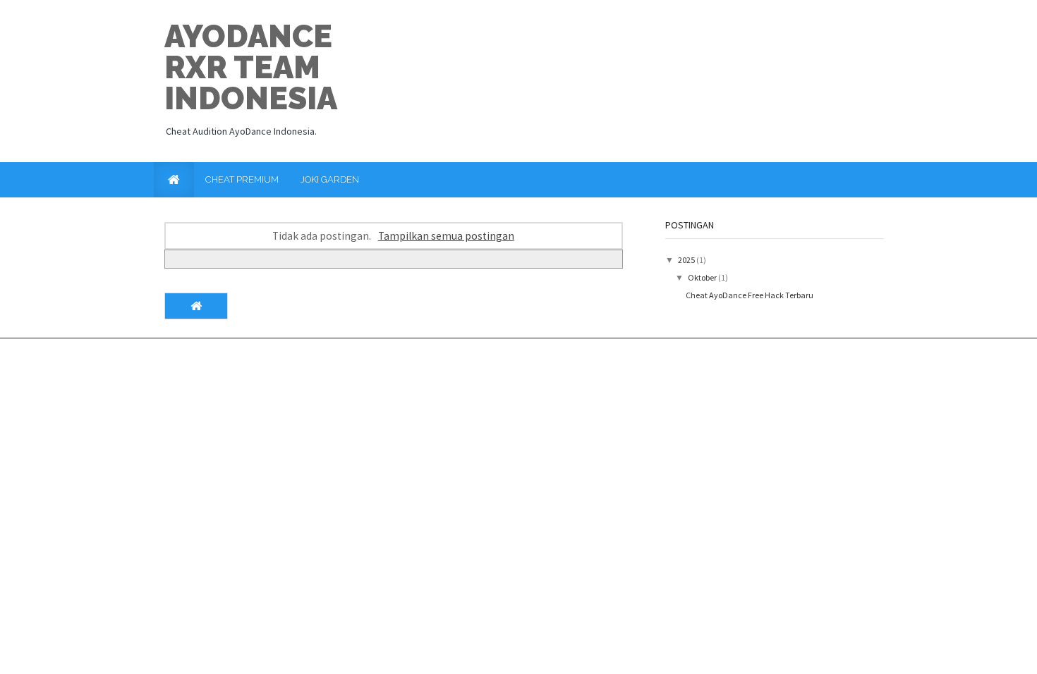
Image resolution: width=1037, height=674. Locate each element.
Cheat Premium (242, 179)
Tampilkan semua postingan (446, 236)
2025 (687, 260)
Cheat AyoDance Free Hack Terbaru (749, 295)
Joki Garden (330, 179)
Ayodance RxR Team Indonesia (250, 67)
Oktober (703, 277)
